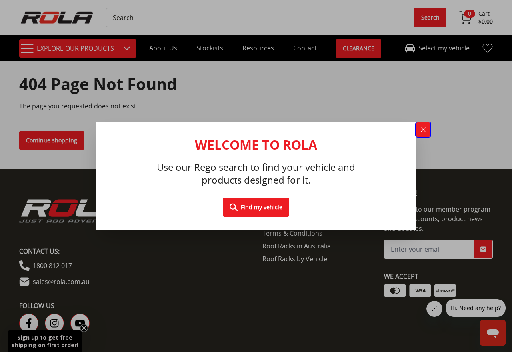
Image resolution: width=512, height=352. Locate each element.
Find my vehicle (261, 207)
